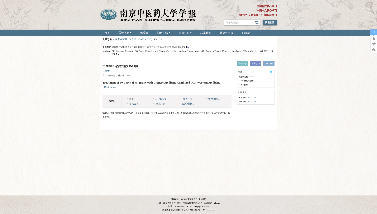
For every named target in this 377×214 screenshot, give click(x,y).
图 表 (187, 99)
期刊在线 (162, 32)
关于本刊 (124, 32)
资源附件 (188, 103)
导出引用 (256, 64)
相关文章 (134, 103)
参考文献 (214, 99)
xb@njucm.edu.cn (201, 206)
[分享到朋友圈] (374, 50)
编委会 (144, 32)
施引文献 (160, 103)
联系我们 (205, 32)
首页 (107, 32)
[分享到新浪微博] (374, 44)
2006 (141, 39)
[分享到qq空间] (374, 38)
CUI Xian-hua (109, 87)
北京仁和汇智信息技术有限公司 (185, 210)
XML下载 (268, 64)
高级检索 (270, 22)
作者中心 (184, 32)
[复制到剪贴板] (187, 47)
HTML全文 (161, 99)
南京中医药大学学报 (125, 39)
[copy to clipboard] (117, 54)
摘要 (131, 99)
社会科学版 (226, 32)
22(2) (150, 39)
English (246, 32)
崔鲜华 (106, 71)
